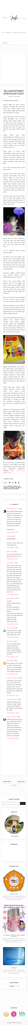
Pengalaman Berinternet (11, 488)
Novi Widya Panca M (13, 508)
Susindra (9, 536)
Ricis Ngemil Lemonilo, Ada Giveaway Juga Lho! (14, 935)
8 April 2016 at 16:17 (12, 594)
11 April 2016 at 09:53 (13, 637)
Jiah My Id (18, 1022)
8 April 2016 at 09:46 (13, 547)
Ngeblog (19, 487)
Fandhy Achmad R (12, 716)
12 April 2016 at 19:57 (13, 695)
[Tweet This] (9, 482)
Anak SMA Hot (14, 894)
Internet (12, 487)
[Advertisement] (14, 69)
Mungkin (14, 967)
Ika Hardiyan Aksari (12, 699)
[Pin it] (15, 482)
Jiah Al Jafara (14, 836)
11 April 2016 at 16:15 (12, 674)
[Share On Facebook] (12, 482)
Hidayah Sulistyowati (13, 678)
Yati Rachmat (11, 562)
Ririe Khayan (10, 641)
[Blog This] (18, 482)
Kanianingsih (10, 660)
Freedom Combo (12, 486)
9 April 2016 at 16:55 (12, 624)
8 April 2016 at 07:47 (12, 532)
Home (14, 785)
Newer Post (7, 781)
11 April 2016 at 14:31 (12, 656)
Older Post (21, 781)
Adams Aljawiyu (11, 598)
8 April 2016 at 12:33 (12, 559)
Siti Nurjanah (10, 628)
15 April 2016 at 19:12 (12, 738)
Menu (6, 43)
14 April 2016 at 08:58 (13, 713)
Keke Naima (10, 551)
